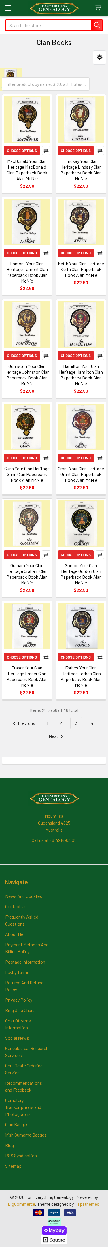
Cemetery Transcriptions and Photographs (23, 1107)
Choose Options (22, 150)
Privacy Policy (18, 1000)
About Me (14, 934)
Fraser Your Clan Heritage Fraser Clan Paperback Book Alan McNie (27, 676)
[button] (99, 57)
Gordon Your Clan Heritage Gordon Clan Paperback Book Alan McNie (81, 574)
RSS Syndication (21, 1155)
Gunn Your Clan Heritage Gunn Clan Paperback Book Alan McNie (27, 474)
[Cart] (99, 7)
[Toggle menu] (8, 8)
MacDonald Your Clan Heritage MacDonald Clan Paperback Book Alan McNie (27, 169)
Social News (17, 1038)
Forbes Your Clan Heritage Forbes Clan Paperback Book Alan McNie (81, 676)
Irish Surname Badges (26, 1134)
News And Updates (23, 896)
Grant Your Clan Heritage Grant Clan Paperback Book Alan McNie (81, 474)
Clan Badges (17, 1124)
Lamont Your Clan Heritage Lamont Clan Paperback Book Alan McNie (27, 272)
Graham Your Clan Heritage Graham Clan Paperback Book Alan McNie (27, 574)
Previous (26, 723)
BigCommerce (21, 1204)
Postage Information (25, 961)
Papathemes (87, 1204)
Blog (9, 1145)
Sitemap (13, 1166)
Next (54, 736)
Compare (46, 150)
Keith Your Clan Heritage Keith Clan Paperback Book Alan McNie (81, 269)
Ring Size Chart (19, 1010)
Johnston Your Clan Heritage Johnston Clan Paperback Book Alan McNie (27, 374)
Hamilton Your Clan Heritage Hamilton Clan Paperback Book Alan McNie (81, 374)
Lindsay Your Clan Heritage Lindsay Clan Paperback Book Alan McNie (81, 169)
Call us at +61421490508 (54, 840)
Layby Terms (17, 972)
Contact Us (16, 906)
